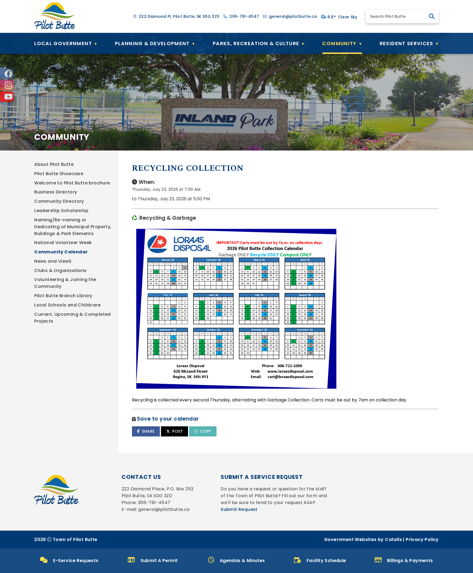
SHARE (148, 431)
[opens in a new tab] (7, 73)
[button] (431, 16)
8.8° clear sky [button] (342, 17)
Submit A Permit (159, 560)
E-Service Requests (75, 560)
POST (177, 431)
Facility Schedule (326, 560)
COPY (205, 431)
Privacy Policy (422, 539)
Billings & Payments (410, 560)
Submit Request (239, 509)
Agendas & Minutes (242, 560)
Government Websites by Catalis (363, 539)
